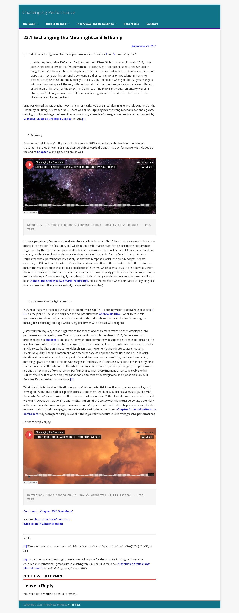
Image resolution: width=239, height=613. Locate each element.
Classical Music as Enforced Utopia (47, 119)
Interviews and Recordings (95, 24)
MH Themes (74, 604)
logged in (46, 593)
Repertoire (131, 24)
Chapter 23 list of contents (52, 519)
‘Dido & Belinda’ (56, 24)
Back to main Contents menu (43, 523)
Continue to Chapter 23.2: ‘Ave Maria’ (48, 511)
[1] (84, 119)
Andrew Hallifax (109, 314)
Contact (152, 24)
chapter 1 (52, 339)
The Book (28, 24)
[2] (72, 379)
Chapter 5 (43, 152)
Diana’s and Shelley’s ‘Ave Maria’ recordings (59, 281)
